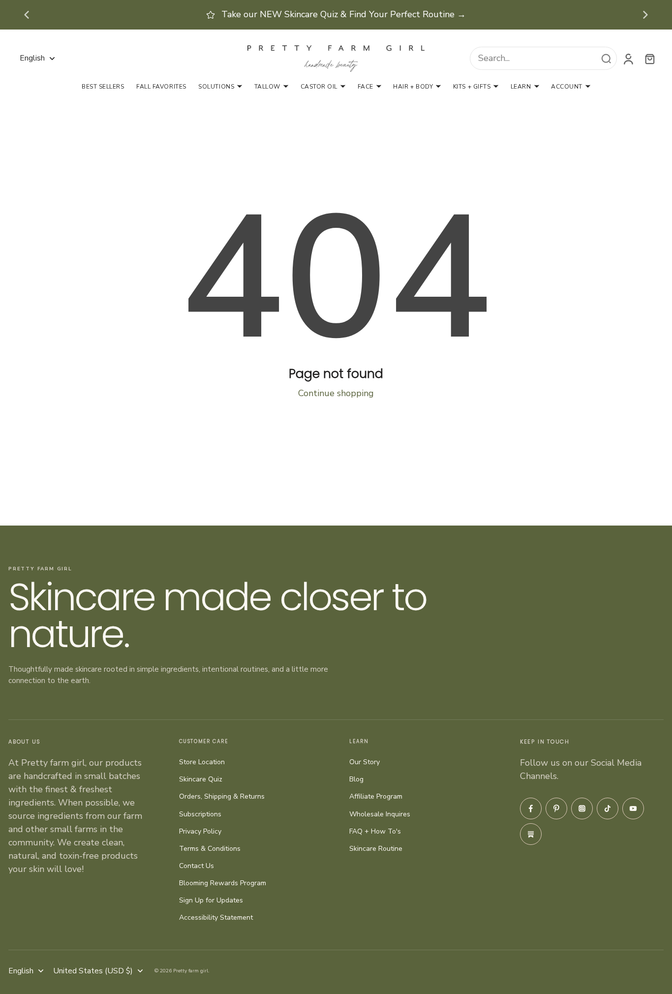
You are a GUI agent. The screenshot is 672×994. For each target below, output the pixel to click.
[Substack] (531, 834)
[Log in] (628, 58)
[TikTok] (607, 808)
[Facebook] (531, 808)
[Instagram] (582, 808)
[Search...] (606, 58)
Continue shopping (336, 393)
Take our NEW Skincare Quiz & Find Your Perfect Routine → (343, 14)
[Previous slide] (26, 15)
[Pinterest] (556, 808)
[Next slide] (645, 15)
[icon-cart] (649, 58)
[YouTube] (633, 808)
